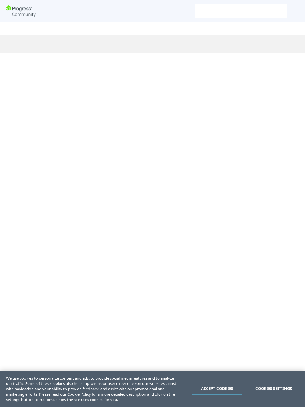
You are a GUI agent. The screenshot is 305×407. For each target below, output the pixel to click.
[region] (152, 389)
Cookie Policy (79, 394)
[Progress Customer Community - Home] (21, 11)
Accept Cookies (217, 388)
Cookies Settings (273, 388)
